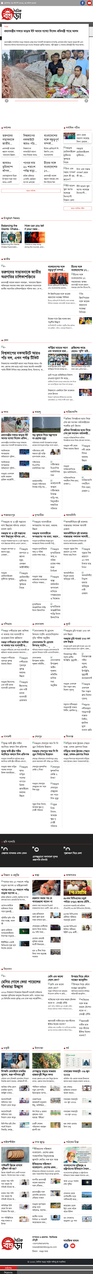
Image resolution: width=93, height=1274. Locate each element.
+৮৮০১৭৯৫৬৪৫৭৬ (40, 1243)
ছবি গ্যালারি (9, 841)
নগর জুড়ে (39, 1142)
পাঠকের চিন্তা (72, 1142)
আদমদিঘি (71, 515)
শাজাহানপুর (9, 515)
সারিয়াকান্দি (71, 412)
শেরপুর (38, 736)
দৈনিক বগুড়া (41, 1262)
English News (12, 218)
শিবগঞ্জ (69, 736)
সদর (6, 412)
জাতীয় (7, 259)
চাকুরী (6, 1048)
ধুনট (68, 624)
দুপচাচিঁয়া (39, 515)
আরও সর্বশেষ (30, 190)
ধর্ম (67, 1048)
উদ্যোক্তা (39, 1048)
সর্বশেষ (7, 127)
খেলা (6, 340)
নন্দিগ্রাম (8, 624)
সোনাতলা (39, 624)
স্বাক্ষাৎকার (71, 875)
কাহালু (38, 412)
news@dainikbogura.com (44, 1247)
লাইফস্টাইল (9, 1142)
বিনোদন (8, 969)
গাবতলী (7, 736)
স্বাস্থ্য (37, 875)
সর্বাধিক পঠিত (73, 127)
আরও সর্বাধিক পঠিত (77, 208)
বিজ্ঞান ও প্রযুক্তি (11, 875)
